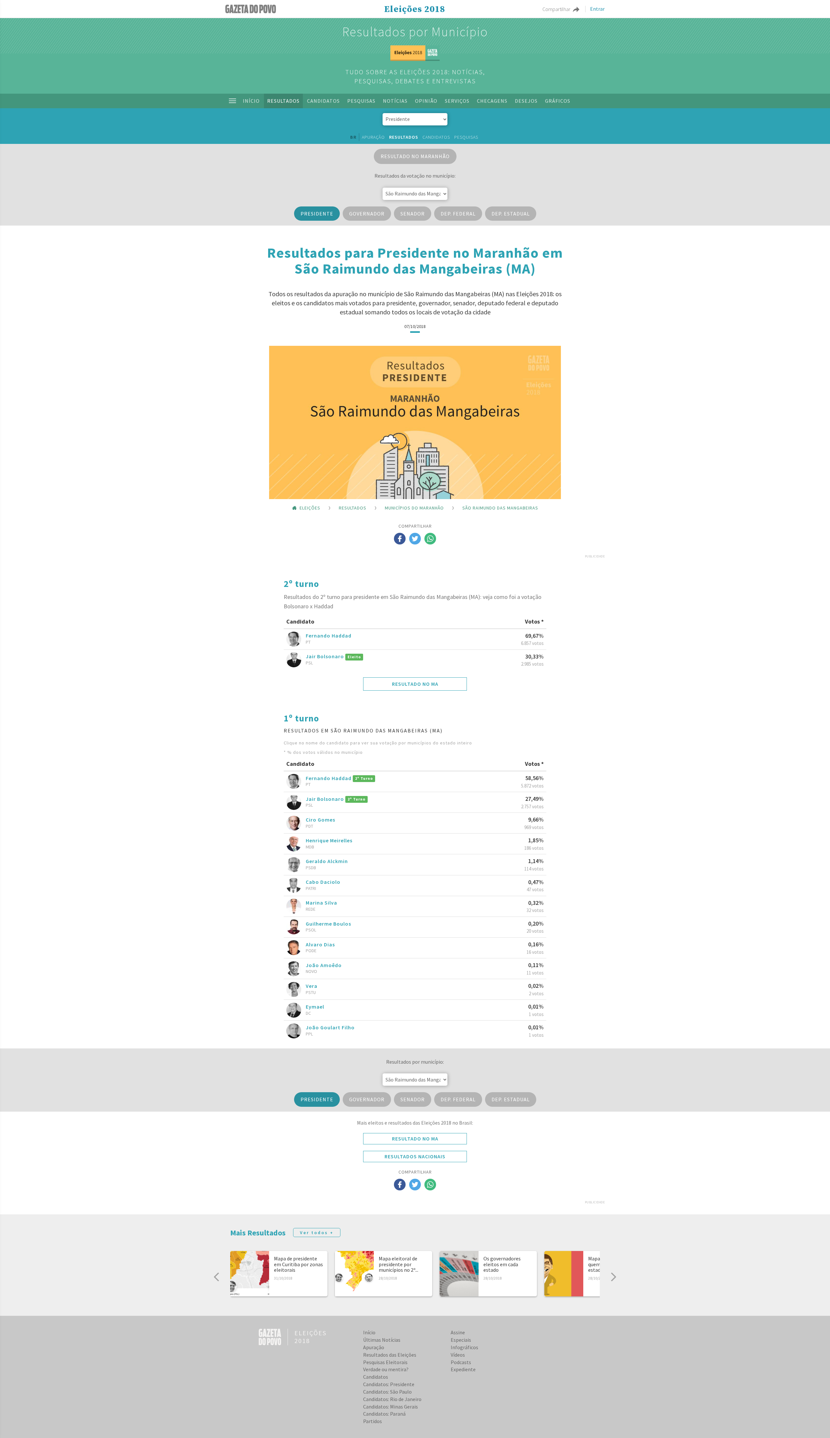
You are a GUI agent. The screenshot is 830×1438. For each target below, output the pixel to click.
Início (251, 101)
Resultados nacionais (415, 1156)
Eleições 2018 (414, 9)
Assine (458, 1332)
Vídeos (458, 1354)
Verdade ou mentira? (386, 1369)
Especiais (461, 1340)
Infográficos (464, 1347)
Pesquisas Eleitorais (385, 1362)
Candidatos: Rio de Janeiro (392, 1399)
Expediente (463, 1369)
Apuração (373, 137)
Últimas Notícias (381, 1340)
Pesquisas (361, 101)
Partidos (372, 1421)
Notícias (395, 101)
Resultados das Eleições (389, 1354)
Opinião (426, 101)
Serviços (457, 101)
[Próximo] (613, 1277)
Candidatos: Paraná (384, 1413)
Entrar (597, 9)
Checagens (492, 101)
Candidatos (323, 101)
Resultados (283, 101)
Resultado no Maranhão (415, 156)
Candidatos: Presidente (388, 1384)
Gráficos (557, 101)
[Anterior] (216, 1277)
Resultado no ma (415, 684)
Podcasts (461, 1362)
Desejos (526, 101)
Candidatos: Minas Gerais (390, 1406)
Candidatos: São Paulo (387, 1391)
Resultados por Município (415, 32)
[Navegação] (232, 101)
